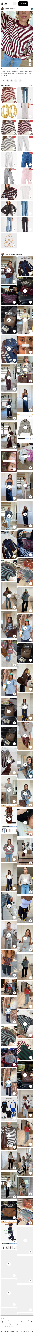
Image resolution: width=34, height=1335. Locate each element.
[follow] (32, 9)
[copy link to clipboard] (20, 80)
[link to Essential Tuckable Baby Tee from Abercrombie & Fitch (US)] (25, 192)
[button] (32, 3)
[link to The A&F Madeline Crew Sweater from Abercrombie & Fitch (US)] (9, 192)
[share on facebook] (7, 80)
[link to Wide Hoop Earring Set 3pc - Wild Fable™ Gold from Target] (9, 240)
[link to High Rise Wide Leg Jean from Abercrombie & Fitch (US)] (25, 208)
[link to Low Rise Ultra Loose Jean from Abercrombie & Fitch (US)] (25, 224)
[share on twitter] (15, 80)
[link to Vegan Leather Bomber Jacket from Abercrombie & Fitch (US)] (9, 208)
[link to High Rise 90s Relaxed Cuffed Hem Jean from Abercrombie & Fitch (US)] (9, 224)
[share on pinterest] (11, 80)
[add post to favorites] (30, 64)
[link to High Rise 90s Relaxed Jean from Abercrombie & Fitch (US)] (25, 95)
